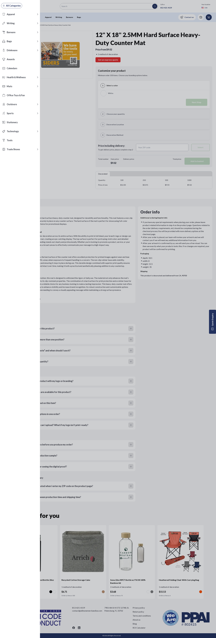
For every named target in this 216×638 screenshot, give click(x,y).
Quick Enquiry (212, 319)
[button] (37, 14)
